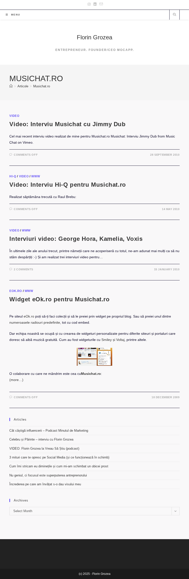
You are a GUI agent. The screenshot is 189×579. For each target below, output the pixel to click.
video (14, 116)
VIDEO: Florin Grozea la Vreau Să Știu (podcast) (44, 448)
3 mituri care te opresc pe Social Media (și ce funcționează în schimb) (59, 457)
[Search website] (174, 15)
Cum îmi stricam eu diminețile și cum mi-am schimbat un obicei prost (58, 466)
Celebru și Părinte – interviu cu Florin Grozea (41, 439)
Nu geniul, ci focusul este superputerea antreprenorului (48, 475)
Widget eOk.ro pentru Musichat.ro (59, 299)
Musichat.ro (41, 86)
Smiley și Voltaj (113, 340)
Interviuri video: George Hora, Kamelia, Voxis (75, 238)
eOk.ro (15, 291)
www (35, 176)
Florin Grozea (94, 37)
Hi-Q (12, 176)
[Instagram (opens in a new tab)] (89, 4)
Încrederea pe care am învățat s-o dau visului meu (45, 484)
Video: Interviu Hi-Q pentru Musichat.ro (67, 184)
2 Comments (23, 269)
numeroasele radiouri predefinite (34, 322)
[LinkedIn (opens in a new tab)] (95, 4)
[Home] (11, 86)
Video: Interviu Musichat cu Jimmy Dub (67, 124)
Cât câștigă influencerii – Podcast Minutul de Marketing (48, 430)
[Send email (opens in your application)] (100, 4)
